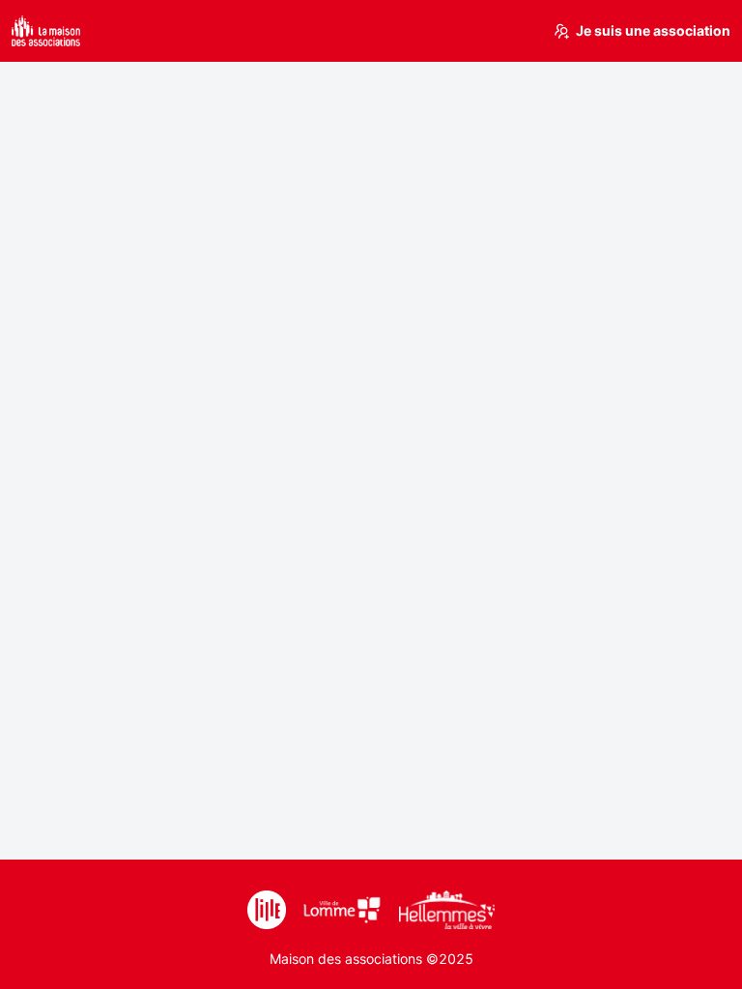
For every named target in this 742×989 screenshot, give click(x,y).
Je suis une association (653, 30)
